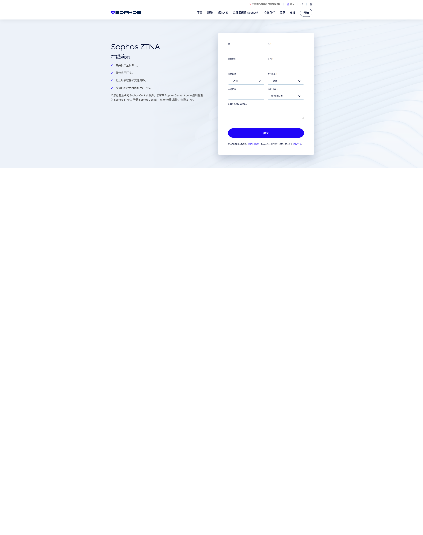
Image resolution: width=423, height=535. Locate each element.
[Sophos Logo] (126, 12)
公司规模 (232, 74)
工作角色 (272, 74)
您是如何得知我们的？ (238, 104)
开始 (306, 12)
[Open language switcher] (311, 4)
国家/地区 (273, 89)
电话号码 (232, 89)
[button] (290, 4)
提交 (266, 133)
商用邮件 (232, 59)
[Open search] (302, 4)
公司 (270, 59)
